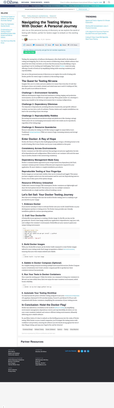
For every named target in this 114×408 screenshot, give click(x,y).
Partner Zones (95, 6)
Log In (95, 2)
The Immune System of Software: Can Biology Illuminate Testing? (7, 18)
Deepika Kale (32, 39)
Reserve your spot (83, 9)
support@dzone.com (40, 364)
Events (46, 2)
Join (100, 2)
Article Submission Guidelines (16, 360)
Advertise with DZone (40, 351)
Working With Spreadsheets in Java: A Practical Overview (97, 27)
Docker (62, 66)
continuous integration (72, 296)
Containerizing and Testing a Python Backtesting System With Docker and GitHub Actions (8, 33)
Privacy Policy (12, 371)
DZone (23, 16)
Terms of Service (12, 369)
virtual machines (34, 132)
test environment (68, 249)
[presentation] (52, 234)
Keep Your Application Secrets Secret (7, 25)
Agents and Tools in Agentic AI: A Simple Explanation (98, 21)
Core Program (11, 363)
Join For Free (29, 52)
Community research (13, 355)
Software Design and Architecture (52, 6)
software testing (59, 308)
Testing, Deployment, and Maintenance (79, 6)
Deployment (53, 16)
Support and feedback (14, 353)
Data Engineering (36, 6)
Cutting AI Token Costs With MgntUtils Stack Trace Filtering (97, 38)
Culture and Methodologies (22, 6)
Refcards (25, 2)
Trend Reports (36, 2)
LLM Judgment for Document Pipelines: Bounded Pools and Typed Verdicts (97, 32)
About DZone (11, 351)
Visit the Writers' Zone (14, 364)
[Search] (108, 2)
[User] (104, 2)
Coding (65, 6)
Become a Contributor (14, 361)
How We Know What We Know (8, 42)
